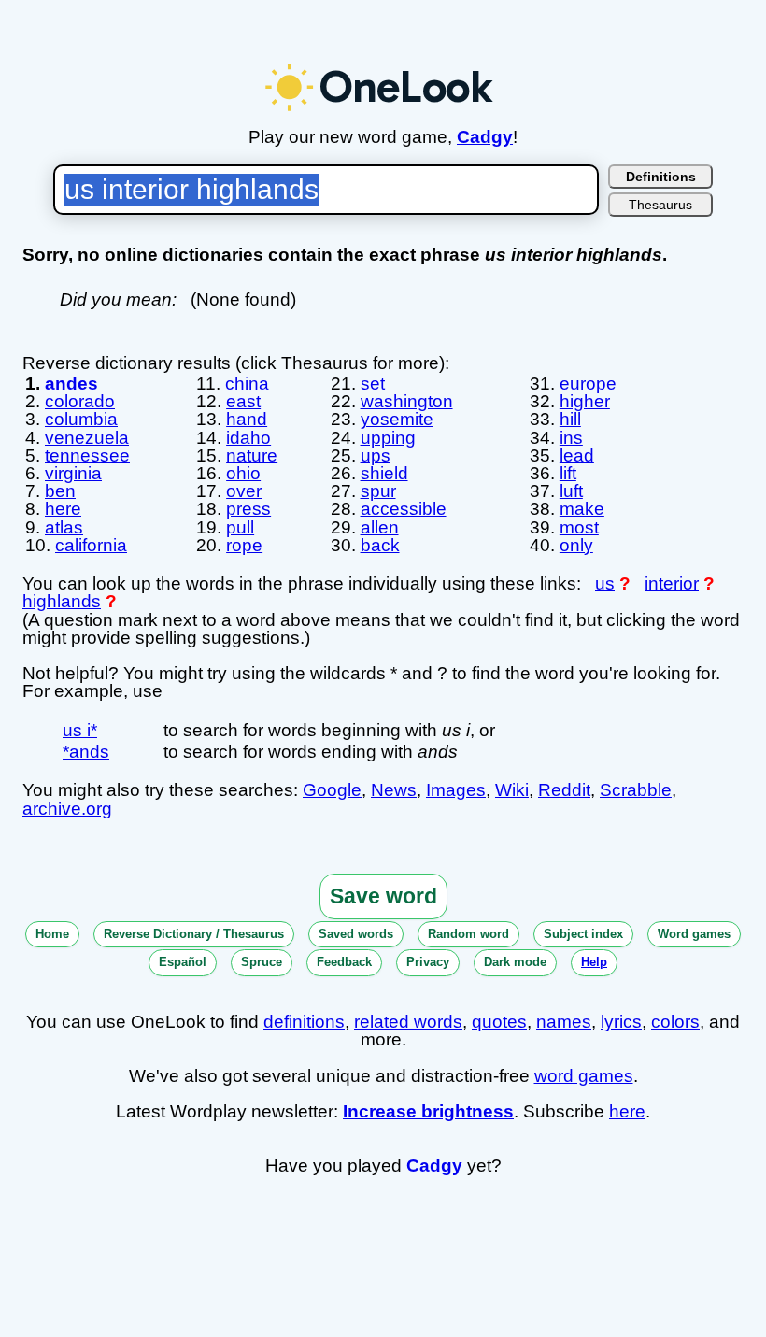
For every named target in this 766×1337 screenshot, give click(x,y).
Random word (468, 934)
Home (52, 934)
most (579, 527)
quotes (499, 1021)
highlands (61, 601)
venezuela (87, 438)
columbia (81, 419)
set (373, 383)
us (605, 583)
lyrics (621, 1021)
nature (251, 455)
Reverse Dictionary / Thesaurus (194, 934)
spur (378, 491)
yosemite (397, 419)
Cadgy (485, 137)
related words (408, 1021)
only (576, 545)
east (243, 401)
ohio (243, 473)
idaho (248, 438)
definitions (304, 1021)
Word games (694, 934)
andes (71, 383)
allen (380, 527)
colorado (80, 401)
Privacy (427, 962)
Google (332, 790)
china (247, 383)
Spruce (261, 962)
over (244, 491)
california (91, 545)
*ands (86, 751)
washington (407, 401)
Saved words (356, 934)
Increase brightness (428, 1111)
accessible (404, 509)
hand (246, 419)
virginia (73, 473)
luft (571, 491)
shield (384, 473)
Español (182, 962)
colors (675, 1021)
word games (583, 1076)
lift (568, 473)
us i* (80, 730)
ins (571, 438)
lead (577, 455)
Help (594, 962)
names (563, 1021)
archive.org (67, 808)
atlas (64, 527)
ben (60, 491)
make (582, 509)
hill (570, 419)
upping (388, 438)
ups (375, 455)
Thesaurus (660, 204)
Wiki (512, 790)
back (380, 545)
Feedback (344, 962)
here (63, 509)
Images (456, 790)
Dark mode (515, 962)
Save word (383, 896)
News (394, 790)
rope (244, 545)
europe (588, 383)
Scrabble (636, 790)
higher (585, 401)
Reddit (564, 790)
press (248, 509)
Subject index (583, 934)
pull (240, 527)
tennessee (87, 455)
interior (672, 583)
